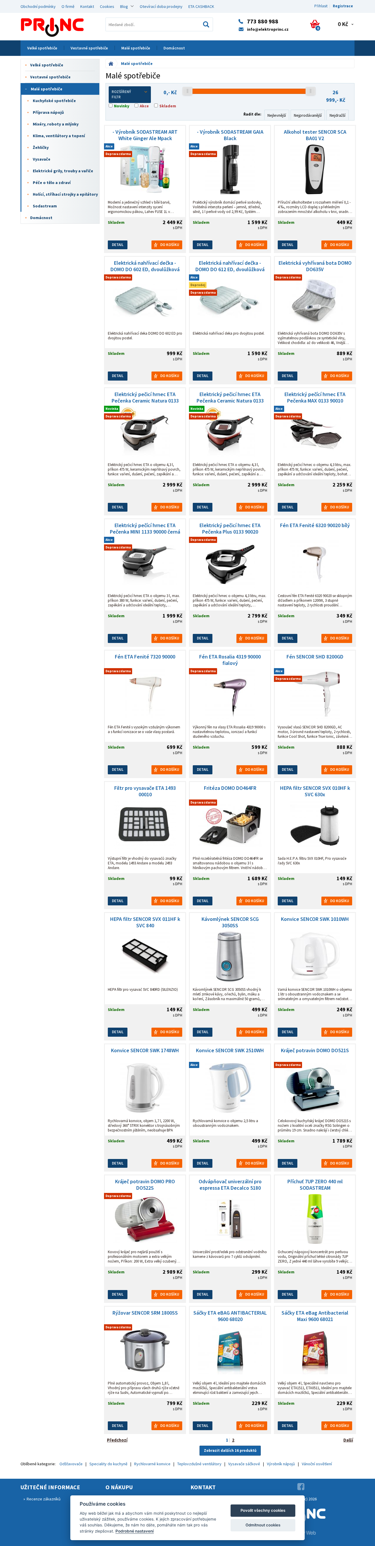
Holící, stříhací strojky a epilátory (65, 194)
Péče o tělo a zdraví (52, 182)
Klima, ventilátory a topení (59, 135)
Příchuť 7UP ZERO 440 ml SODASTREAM (315, 1184)
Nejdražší (337, 115)
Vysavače (41, 159)
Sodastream (45, 206)
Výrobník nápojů (281, 1463)
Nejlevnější (276, 115)
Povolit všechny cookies (263, 1510)
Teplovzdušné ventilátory (199, 1463)
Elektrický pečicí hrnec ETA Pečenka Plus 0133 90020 (230, 528)
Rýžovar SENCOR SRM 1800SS (145, 1313)
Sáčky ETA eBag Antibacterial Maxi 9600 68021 (315, 1316)
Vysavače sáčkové (244, 1463)
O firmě (68, 6)
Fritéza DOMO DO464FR (230, 788)
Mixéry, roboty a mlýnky (56, 124)
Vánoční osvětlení (317, 1463)
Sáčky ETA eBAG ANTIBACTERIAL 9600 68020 (230, 1316)
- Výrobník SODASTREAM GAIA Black (230, 135)
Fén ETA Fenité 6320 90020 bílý (315, 525)
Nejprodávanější (308, 115)
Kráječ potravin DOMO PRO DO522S (145, 1184)
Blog (124, 6)
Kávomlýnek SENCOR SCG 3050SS (230, 922)
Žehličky (41, 147)
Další (348, 1440)
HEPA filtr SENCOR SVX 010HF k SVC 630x (315, 791)
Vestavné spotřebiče (89, 48)
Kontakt (87, 6)
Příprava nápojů (48, 112)
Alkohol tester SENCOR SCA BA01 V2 (315, 135)
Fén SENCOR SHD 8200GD (315, 657)
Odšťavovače (71, 1463)
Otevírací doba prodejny (161, 6)
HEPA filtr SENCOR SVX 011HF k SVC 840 (145, 922)
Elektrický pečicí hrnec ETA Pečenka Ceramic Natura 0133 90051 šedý (145, 397)
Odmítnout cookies (263, 1525)
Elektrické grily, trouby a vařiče (63, 170)
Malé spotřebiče (135, 48)
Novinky (121, 106)
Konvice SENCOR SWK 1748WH (145, 1050)
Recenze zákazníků (44, 1499)
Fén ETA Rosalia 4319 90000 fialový (230, 660)
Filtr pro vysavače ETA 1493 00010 (145, 791)
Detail (117, 244)
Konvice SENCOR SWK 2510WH (230, 1050)
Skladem (167, 106)
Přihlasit (321, 6)
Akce (144, 106)
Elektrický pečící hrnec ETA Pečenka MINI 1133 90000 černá (145, 528)
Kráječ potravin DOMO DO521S (315, 1050)
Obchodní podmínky (38, 6)
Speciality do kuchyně (108, 1463)
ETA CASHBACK (201, 6)
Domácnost (174, 48)
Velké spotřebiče (42, 48)
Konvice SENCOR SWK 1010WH (315, 919)
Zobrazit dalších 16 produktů (230, 1450)
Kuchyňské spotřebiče (54, 100)
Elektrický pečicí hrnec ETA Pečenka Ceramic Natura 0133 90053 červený (230, 397)
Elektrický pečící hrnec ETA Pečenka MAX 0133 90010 (314, 397)
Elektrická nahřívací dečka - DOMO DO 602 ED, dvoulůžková (145, 266)
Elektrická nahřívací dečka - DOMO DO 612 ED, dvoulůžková (230, 266)
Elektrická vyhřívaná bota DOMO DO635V (315, 266)
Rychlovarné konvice (152, 1463)
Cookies (107, 6)
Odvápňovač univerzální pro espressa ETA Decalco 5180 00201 (230, 1184)
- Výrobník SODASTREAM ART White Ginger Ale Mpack (145, 135)
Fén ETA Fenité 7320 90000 (145, 657)
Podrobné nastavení (134, 1531)
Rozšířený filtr (121, 94)
